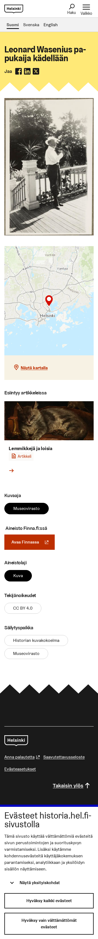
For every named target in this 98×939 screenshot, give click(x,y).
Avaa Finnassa (33, 542)
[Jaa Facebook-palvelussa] (18, 71)
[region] (49, 300)
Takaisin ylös (68, 785)
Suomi (13, 25)
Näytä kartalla (34, 368)
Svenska (31, 25)
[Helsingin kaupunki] (16, 741)
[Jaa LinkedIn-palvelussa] (27, 71)
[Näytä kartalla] (49, 300)
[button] (49, 300)
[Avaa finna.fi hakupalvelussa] (49, 234)
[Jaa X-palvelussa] (36, 71)
